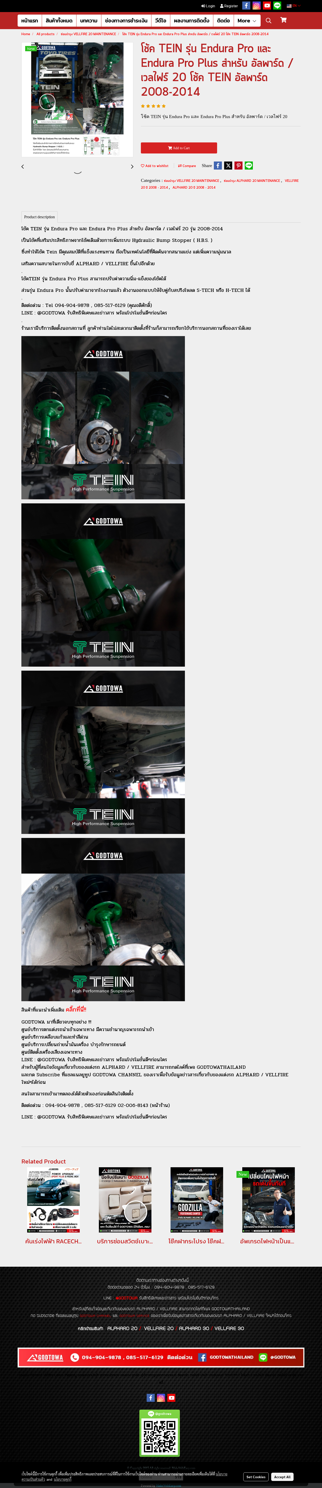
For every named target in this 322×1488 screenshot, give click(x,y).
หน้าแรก (29, 20)
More (245, 20)
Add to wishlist (156, 166)
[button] (268, 20)
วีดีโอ (160, 20)
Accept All (282, 1476)
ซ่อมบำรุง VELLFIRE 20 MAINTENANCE (192, 181)
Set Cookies (256, 1476)
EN (295, 6)
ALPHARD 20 (122, 1328)
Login (210, 6)
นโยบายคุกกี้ (62, 1479)
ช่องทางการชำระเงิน (126, 20)
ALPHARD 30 (194, 1328)
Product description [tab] (39, 217)
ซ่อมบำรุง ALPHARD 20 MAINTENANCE (252, 181)
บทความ (88, 20)
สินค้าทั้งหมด (59, 20)
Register (230, 6)
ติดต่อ (223, 20)
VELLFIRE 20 (159, 1328)
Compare (189, 166)
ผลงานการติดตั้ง (191, 20)
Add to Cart (181, 148)
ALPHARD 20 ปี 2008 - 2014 (194, 187)
